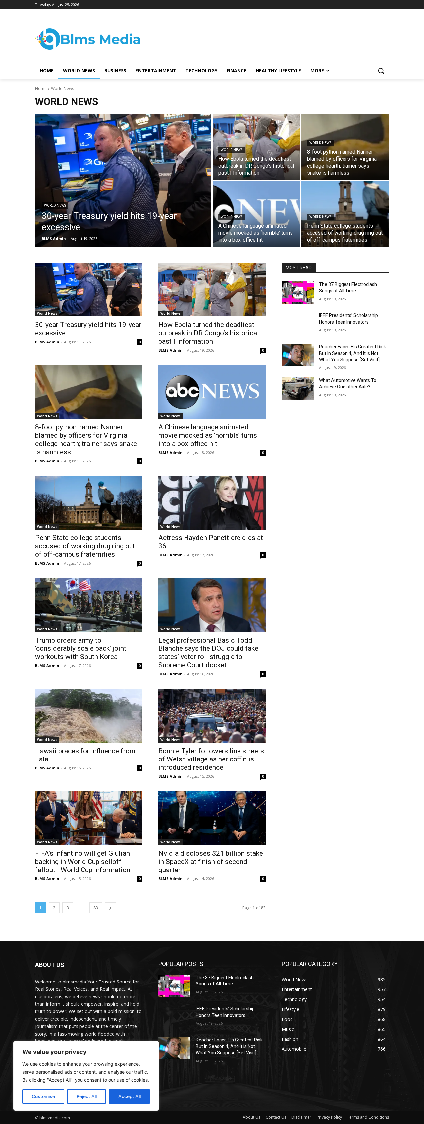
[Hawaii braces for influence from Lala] (88, 716)
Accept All (129, 1096)
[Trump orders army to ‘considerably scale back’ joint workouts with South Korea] (88, 605)
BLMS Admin (47, 341)
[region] (86, 1076)
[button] (381, 71)
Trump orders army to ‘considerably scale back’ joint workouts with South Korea (80, 648)
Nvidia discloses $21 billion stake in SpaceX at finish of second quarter (210, 861)
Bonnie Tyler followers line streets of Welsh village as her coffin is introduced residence (211, 759)
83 (95, 908)
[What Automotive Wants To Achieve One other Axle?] (298, 388)
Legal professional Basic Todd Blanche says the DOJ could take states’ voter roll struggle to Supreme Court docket (208, 652)
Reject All (87, 1096)
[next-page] (110, 907)
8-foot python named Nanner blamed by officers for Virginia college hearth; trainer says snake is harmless (86, 439)
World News (55, 205)
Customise (43, 1096)
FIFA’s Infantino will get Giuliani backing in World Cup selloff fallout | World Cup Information (83, 861)
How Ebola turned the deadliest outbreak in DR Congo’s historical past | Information (208, 333)
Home (41, 88)
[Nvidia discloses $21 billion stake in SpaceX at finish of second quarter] (212, 818)
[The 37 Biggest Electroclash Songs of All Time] (298, 292)
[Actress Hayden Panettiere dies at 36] (212, 503)
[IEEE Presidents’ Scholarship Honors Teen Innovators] (298, 323)
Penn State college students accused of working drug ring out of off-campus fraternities (85, 546)
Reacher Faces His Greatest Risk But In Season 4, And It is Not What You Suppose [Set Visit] (352, 353)
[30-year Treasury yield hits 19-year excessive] (123, 180)
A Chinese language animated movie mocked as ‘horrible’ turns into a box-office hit (207, 435)
